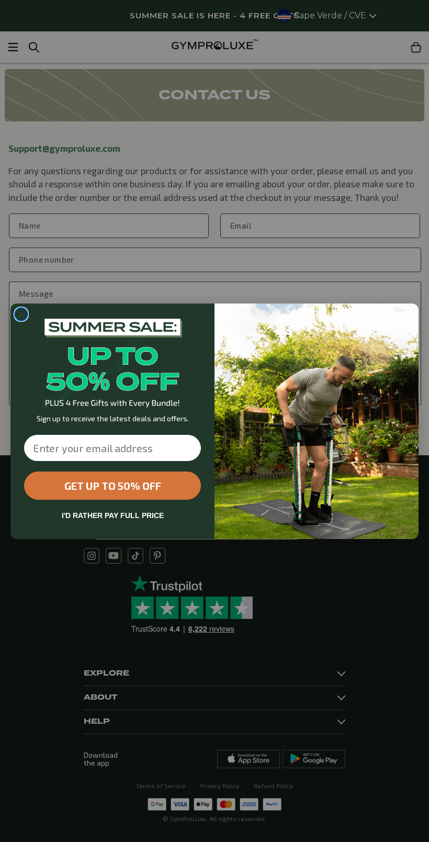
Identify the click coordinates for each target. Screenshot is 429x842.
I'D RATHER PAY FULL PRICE (113, 515)
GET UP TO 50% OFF (112, 485)
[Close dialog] (21, 314)
